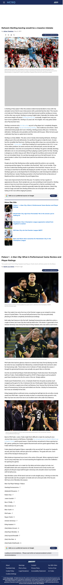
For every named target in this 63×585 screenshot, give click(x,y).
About (8, 565)
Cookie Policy (10, 571)
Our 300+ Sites (52, 565)
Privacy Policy (35, 568)
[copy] (14, 35)
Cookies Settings (11, 574)
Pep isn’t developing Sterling (27, 127)
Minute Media (10, 578)
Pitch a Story (22, 568)
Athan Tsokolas (8, 31)
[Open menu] (4, 2)
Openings (21, 565)
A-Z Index (51, 571)
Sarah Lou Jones (9, 266)
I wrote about (18, 144)
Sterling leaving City (29, 117)
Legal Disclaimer (24, 571)
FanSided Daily (10, 568)
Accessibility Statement (38, 571)
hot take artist (24, 125)
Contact (33, 565)
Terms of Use (52, 568)
